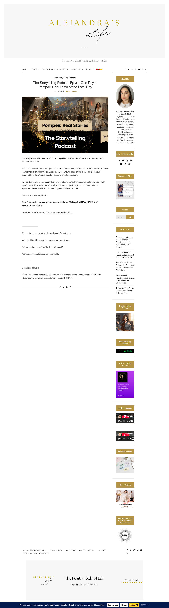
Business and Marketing (33, 550)
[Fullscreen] (133, 421)
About (89, 69)
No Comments (71, 91)
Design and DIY (56, 550)
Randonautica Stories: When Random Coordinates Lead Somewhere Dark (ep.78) (124, 242)
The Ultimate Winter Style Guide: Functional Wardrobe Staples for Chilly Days (125, 266)
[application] (125, 418)
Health (102, 550)
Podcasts (76, 69)
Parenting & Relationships (36, 553)
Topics (34, 69)
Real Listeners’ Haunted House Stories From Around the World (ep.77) (125, 279)
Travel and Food (87, 550)
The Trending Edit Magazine (54, 69)
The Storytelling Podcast (65, 77)
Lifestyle (70, 550)
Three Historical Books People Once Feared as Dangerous (125, 290)
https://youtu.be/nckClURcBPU (58, 212)
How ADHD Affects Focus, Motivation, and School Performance (125, 255)
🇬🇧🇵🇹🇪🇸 (99, 69)
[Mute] (131, 421)
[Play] (119, 421)
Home (24, 69)
